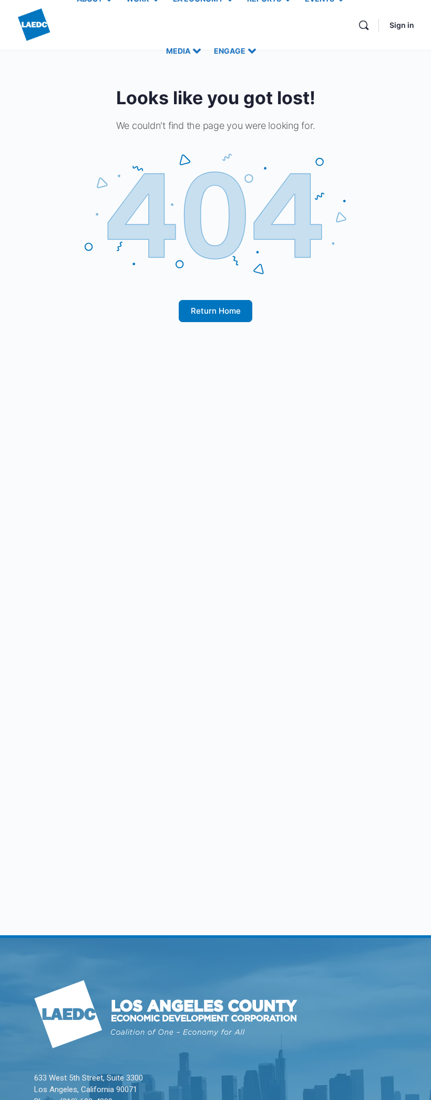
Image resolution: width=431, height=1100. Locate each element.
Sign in (401, 25)
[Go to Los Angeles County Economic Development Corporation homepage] (34, 24)
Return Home (216, 311)
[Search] (363, 25)
